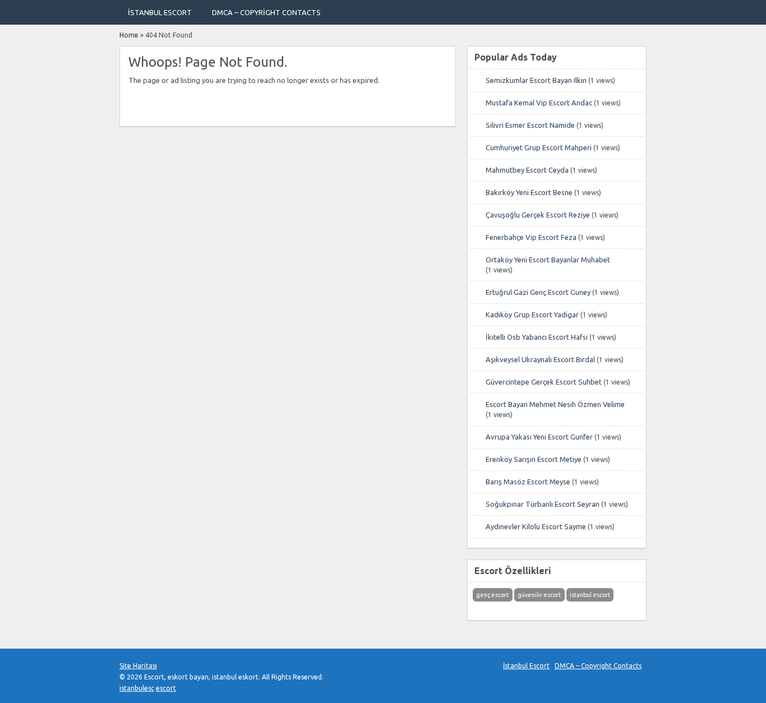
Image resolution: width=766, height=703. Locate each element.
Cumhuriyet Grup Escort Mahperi (539, 147)
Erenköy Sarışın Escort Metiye (534, 459)
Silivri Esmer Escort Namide (530, 125)
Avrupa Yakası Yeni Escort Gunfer (539, 437)
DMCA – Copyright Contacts (266, 12)
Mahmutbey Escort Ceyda (527, 170)
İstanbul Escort (160, 12)
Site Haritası (138, 665)
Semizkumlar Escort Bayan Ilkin (536, 80)
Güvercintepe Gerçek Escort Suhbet (544, 382)
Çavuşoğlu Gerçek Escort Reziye (538, 215)
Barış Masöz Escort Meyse (528, 481)
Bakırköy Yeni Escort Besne (529, 192)
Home (129, 35)
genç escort (492, 594)
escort (166, 688)
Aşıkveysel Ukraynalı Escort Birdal (540, 359)
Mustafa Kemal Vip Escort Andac (539, 103)
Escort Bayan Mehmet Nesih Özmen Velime (555, 404)
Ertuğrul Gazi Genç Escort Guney (538, 292)
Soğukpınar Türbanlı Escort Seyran (542, 504)
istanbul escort (590, 594)
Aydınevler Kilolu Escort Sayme (536, 526)
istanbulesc (136, 688)
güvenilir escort (539, 594)
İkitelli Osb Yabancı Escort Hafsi (537, 337)
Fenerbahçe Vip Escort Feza (531, 237)
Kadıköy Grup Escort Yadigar (532, 314)
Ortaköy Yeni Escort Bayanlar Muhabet (548, 259)
